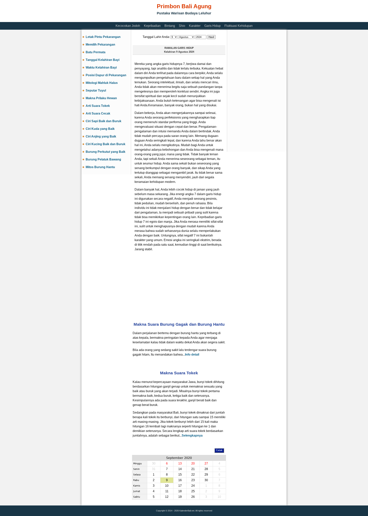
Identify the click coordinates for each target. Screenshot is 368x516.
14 (180, 469)
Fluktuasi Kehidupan (238, 25)
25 (193, 491)
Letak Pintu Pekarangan (103, 36)
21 (193, 469)
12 (166, 496)
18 (180, 491)
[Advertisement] (151, 19)
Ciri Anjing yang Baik (101, 136)
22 (193, 474)
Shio (182, 25)
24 (193, 485)
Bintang (169, 25)
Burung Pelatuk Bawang (103, 159)
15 (180, 474)
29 (206, 474)
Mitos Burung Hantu (100, 167)
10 (166, 485)
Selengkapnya (192, 435)
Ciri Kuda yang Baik (100, 128)
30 (206, 480)
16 (180, 480)
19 (180, 496)
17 (180, 485)
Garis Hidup (212, 25)
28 (206, 469)
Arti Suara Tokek (98, 105)
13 (180, 463)
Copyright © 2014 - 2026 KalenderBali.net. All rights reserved (184, 510)
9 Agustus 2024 (185, 51)
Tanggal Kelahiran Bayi (102, 59)
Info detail (192, 354)
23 (193, 480)
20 (193, 463)
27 (206, 463)
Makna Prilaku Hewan (101, 98)
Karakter (194, 25)
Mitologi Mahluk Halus (102, 82)
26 (193, 496)
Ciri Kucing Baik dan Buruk (105, 144)
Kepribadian (152, 25)
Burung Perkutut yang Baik (105, 151)
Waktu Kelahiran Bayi (101, 67)
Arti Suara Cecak (98, 113)
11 (166, 491)
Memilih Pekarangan (100, 44)
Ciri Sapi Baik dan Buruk (103, 121)
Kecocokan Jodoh (128, 25)
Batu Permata (95, 52)
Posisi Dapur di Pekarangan (106, 75)
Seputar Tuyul (96, 90)
